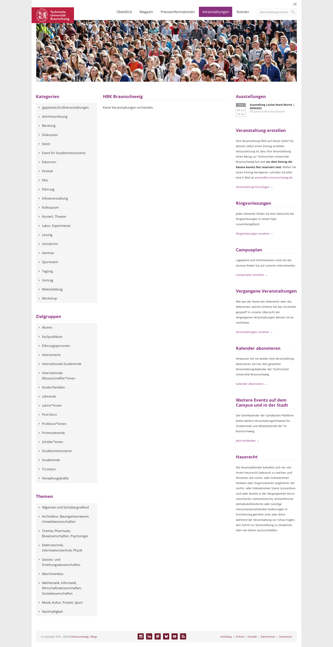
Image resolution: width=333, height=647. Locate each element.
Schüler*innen (52, 442)
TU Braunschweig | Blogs (83, 636)
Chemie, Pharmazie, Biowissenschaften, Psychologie (65, 533)
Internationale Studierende (61, 364)
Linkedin (149, 636)
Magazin (146, 11)
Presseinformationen (178, 11)
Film (45, 180)
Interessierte (51, 355)
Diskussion (50, 135)
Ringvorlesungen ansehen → (254, 233)
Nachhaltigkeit (52, 611)
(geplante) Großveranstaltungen (65, 107)
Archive (239, 636)
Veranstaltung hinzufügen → (254, 187)
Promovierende (53, 433)
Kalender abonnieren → (251, 384)
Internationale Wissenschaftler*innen (58, 375)
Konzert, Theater (54, 216)
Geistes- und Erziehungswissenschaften (61, 562)
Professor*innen (54, 424)
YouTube (175, 636)
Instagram (141, 636)
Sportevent (50, 262)
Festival (47, 171)
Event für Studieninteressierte (64, 153)
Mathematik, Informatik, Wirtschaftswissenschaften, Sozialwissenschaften (62, 588)
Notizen (242, 11)
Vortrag (47, 280)
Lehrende (49, 396)
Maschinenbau (52, 574)
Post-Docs (49, 414)
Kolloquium (50, 207)
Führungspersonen (56, 346)
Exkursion (49, 162)
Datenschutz (268, 636)
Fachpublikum (52, 337)
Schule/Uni (50, 244)
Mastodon (158, 636)
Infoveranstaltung (55, 198)
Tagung (47, 271)
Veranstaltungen (215, 11)
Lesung (47, 235)
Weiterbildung (52, 289)
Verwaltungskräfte (55, 478)
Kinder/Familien (53, 387)
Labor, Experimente (56, 226)
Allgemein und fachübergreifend (65, 507)
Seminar (48, 253)
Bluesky (166, 636)
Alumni (47, 327)
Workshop (49, 298)
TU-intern (49, 469)
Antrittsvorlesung (54, 116)
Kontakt (252, 636)
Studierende (51, 460)
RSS (183, 636)
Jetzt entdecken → (247, 440)
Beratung (49, 125)
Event (46, 144)
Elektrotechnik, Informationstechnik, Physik (62, 547)
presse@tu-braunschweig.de (273, 177)
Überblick (124, 11)
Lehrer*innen (52, 405)
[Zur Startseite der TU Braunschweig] (53, 15)
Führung (48, 189)
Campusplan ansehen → (252, 275)
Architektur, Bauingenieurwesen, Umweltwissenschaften (65, 519)
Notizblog (226, 636)
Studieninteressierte (57, 451)
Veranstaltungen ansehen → (254, 332)
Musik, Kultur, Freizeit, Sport (62, 602)
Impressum (285, 636)
